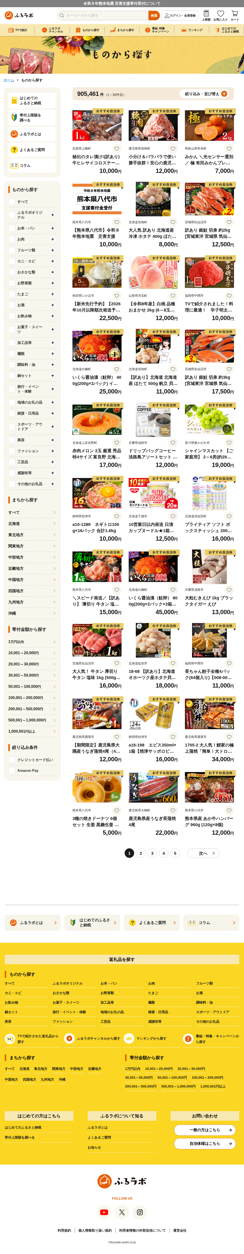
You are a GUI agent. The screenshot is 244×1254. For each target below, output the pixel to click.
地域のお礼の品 (112, 1012)
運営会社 (180, 1230)
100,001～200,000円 (207, 1077)
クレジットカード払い (35, 760)
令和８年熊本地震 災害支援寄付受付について (122, 3)
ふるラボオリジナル (68, 983)
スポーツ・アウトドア (212, 1012)
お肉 (151, 983)
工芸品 (106, 1021)
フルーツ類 (204, 983)
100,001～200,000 (25, 698)
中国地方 (16, 580)
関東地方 (16, 546)
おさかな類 (61, 993)
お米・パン (109, 983)
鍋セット (11, 1012)
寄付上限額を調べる (20, 1137)
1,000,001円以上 (213, 1086)
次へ (203, 853)
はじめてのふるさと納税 (23, 1127)
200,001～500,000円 (141, 1086)
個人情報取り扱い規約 (95, 1230)
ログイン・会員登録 (183, 15)
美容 (8, 1021)
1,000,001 (21, 731)
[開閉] (52, 215)
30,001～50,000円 (139, 1077)
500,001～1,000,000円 (178, 1086)
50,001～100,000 (24, 686)
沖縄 (12, 613)
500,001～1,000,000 (27, 720)
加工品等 (107, 1002)
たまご (153, 993)
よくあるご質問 (99, 1137)
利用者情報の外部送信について (142, 1230)
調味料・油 (204, 1002)
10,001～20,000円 (159, 1069)
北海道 (14, 524)
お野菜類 (107, 993)
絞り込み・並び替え (202, 94)
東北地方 (16, 535)
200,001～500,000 (25, 709)
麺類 (151, 1002)
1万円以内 (132, 1069)
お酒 (199, 993)
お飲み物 (11, 1002)
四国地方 (16, 591)
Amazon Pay (27, 770)
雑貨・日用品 (158, 1012)
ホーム (9, 80)
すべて (22, 202)
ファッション (63, 1021)
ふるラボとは (98, 1127)
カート (235, 19)
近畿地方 (16, 568)
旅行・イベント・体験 (69, 1012)
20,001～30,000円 (191, 1069)
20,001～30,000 (23, 664)
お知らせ (94, 1147)
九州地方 (16, 602)
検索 (154, 15)
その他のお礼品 (207, 1021)
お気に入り (221, 19)
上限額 (206, 19)
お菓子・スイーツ (66, 1002)
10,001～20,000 (23, 653)
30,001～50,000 (23, 675)
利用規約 (64, 1230)
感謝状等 (155, 1021)
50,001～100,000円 (172, 1077)
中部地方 (16, 557)
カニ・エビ (13, 993)
